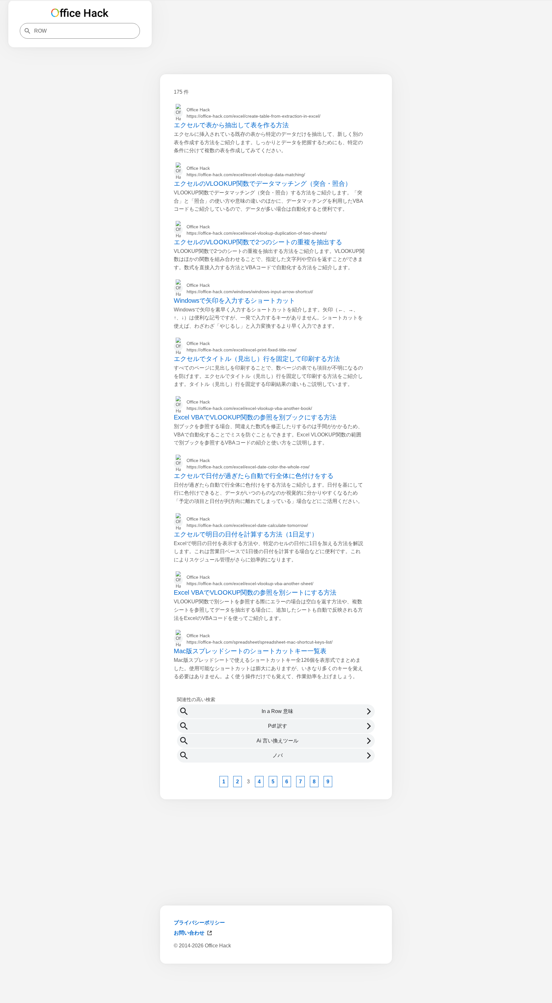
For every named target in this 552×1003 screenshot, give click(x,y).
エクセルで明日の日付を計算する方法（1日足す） (246, 534)
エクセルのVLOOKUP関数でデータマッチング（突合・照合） (262, 183)
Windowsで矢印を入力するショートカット (234, 300)
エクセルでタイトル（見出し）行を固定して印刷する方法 (257, 358)
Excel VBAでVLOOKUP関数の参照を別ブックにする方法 (255, 417)
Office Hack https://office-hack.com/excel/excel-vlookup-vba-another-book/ (249, 405)
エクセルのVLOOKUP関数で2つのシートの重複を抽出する (258, 242)
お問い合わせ (189, 933)
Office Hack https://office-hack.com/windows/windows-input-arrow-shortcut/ (250, 288)
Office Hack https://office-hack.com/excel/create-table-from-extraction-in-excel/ (253, 113)
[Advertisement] (276, 986)
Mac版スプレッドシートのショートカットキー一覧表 (250, 650)
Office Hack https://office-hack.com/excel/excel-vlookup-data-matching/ (246, 171)
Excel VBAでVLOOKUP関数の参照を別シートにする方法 (255, 592)
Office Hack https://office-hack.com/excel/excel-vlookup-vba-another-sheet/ (250, 580)
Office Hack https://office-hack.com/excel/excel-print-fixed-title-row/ (241, 346)
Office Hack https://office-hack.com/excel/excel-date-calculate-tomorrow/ (247, 522)
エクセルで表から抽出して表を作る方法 (231, 125)
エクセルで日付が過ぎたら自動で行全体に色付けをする (254, 475)
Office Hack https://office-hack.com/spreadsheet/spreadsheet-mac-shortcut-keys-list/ (260, 639)
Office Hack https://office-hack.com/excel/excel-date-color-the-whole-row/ (248, 463)
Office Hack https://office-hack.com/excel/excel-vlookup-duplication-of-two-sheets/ (257, 230)
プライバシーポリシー (199, 922)
